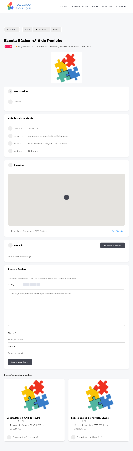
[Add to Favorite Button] (60, 383)
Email (11, 346)
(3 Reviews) (26, 47)
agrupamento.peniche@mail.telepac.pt (48, 136)
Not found (33, 151)
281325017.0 (15, 429)
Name (12, 333)
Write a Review (114, 245)
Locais (63, 6)
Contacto (121, 6)
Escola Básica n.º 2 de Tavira (23, 417)
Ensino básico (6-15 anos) (48, 46)
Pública (17, 101)
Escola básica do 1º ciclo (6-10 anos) (75, 46)
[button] (66, 197)
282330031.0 (80, 429)
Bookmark (43, 29)
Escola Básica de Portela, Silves (90, 417)
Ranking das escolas (102, 6)
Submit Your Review (20, 362)
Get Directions (118, 231)
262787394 (33, 128)
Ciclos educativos (79, 6)
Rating (11, 284)
